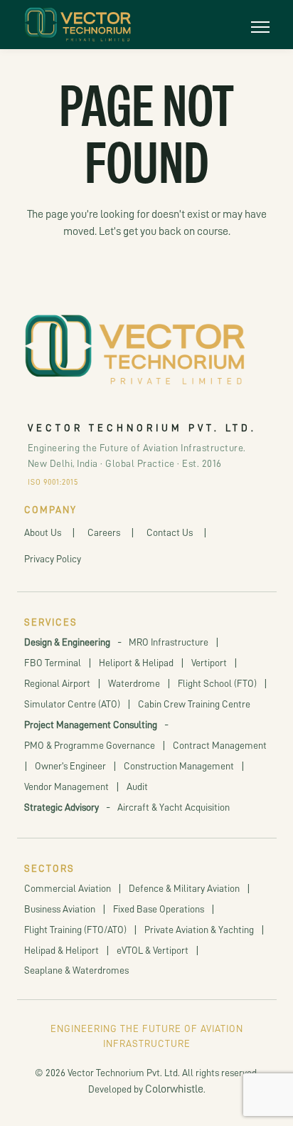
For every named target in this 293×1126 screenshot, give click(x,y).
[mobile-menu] (260, 24)
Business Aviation (59, 909)
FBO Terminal (52, 663)
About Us (42, 532)
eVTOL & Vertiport (152, 950)
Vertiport (209, 663)
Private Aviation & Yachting (199, 930)
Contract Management (220, 745)
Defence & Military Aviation (184, 888)
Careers (103, 532)
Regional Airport (57, 683)
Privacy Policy (52, 559)
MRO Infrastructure (168, 642)
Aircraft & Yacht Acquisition (173, 807)
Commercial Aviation (67, 888)
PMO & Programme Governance (89, 745)
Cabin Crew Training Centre (194, 704)
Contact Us (169, 532)
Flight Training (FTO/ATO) (75, 930)
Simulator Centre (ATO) (72, 704)
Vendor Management (66, 786)
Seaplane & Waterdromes (76, 970)
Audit (137, 786)
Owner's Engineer (70, 766)
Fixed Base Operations (158, 909)
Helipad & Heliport (61, 950)
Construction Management (179, 766)
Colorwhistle (174, 1089)
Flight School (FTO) (217, 683)
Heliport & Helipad (136, 663)
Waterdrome (134, 683)
